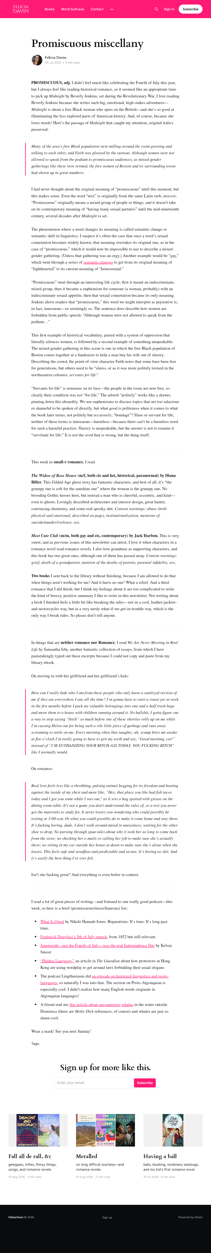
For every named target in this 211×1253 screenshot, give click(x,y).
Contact (97, 9)
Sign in (169, 9)
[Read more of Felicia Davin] (37, 60)
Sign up (107, 1217)
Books (50, 9)
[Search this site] (156, 9)
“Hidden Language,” (57, 960)
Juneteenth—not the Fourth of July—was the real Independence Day (97, 945)
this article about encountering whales (101, 1004)
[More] (112, 9)
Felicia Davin (55, 57)
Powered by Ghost (190, 1217)
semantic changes (98, 262)
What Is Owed (52, 921)
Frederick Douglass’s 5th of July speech (73, 936)
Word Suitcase (72, 9)
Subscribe (190, 9)
